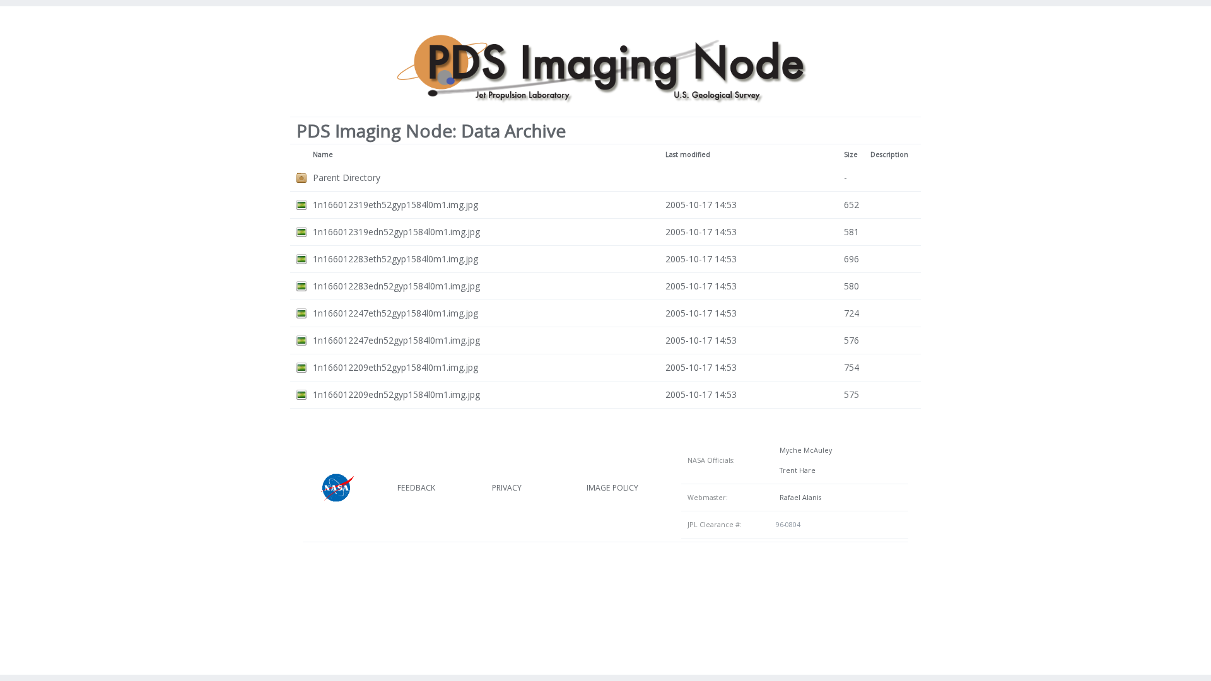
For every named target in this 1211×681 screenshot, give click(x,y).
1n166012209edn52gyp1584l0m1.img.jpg (396, 394)
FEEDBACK (416, 487)
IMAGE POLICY (612, 487)
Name (323, 154)
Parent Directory (346, 177)
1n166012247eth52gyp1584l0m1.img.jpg (395, 313)
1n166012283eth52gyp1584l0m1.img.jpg (395, 259)
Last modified (687, 154)
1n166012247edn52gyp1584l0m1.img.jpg (396, 340)
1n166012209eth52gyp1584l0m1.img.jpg (395, 367)
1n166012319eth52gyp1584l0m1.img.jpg (395, 205)
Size (851, 154)
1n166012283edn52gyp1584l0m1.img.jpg (396, 286)
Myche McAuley (804, 450)
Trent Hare (796, 470)
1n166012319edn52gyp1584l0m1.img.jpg (396, 232)
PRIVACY (507, 487)
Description (889, 154)
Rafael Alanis (798, 497)
